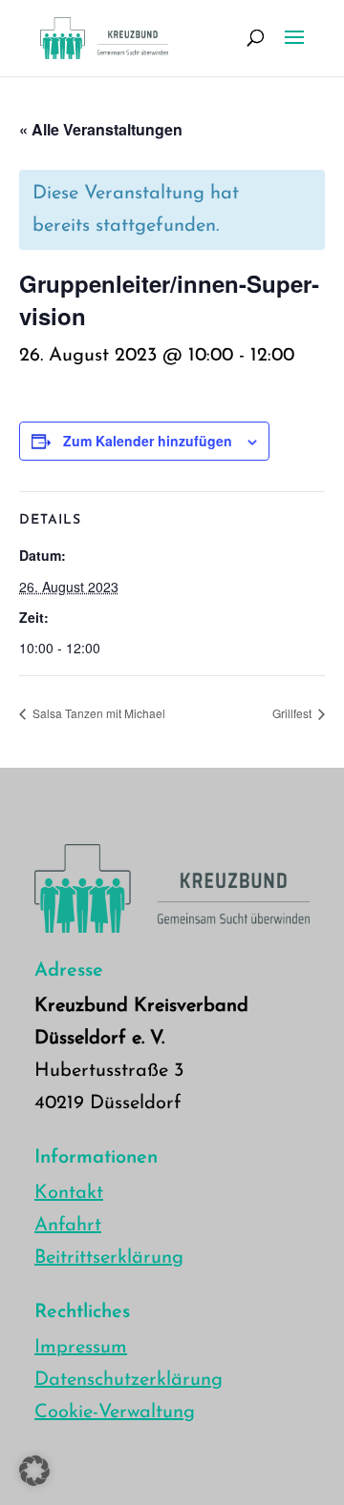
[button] (34, 1470)
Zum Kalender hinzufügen (147, 440)
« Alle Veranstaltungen (101, 129)
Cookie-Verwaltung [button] (114, 1412)
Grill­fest (293, 713)
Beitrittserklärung (108, 1258)
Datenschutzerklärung (128, 1380)
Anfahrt (67, 1225)
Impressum (80, 1347)
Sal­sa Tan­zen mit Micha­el (97, 713)
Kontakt (68, 1193)
